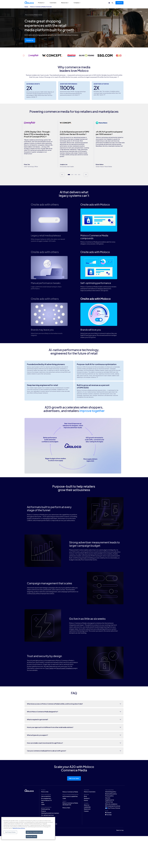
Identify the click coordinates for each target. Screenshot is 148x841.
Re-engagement (46, 798)
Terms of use (109, 802)
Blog (85, 796)
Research (86, 798)
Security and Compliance (64, 668)
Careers (86, 811)
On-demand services (47, 815)
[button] (41, 3)
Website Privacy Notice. (19, 828)
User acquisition (46, 796)
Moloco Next (66, 808)
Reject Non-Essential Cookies (34, 832)
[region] (28, 828)
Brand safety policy (111, 794)
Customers (53, 2)
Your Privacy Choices (114, 808)
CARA (43, 804)
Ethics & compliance (111, 804)
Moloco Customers (89, 792)
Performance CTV (46, 800)
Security (107, 798)
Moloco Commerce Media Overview (41, 6)
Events (86, 800)
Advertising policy (110, 792)
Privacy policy (109, 796)
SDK (42, 802)
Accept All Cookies (31, 836)
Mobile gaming (45, 809)
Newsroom (87, 809)
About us (86, 805)
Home (26, 6)
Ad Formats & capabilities (70, 796)
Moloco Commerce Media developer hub (70, 803)
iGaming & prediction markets (50, 813)
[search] (112, 3)
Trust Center (49, 668)
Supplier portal (109, 800)
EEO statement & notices (112, 806)
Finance (43, 811)
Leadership (87, 807)
